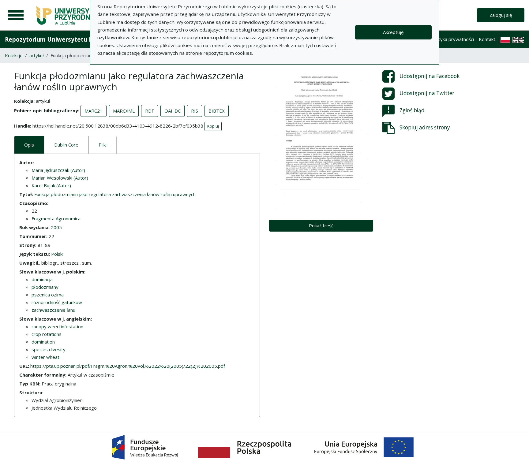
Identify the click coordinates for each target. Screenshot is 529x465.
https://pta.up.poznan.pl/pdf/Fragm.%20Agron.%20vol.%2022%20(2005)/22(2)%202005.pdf (127, 366)
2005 (56, 227)
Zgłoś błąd (412, 110)
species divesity (49, 349)
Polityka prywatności (452, 39)
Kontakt (487, 39)
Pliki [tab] (103, 145)
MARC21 (93, 111)
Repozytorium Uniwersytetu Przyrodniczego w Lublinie (84, 39)
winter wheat (45, 357)
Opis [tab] (29, 145)
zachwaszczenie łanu (53, 310)
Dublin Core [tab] (66, 145)
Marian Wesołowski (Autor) (60, 178)
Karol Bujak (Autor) (51, 185)
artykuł (36, 55)
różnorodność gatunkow (57, 302)
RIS (194, 111)
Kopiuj (213, 126)
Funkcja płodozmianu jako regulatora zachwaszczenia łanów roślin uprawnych (115, 194)
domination (43, 342)
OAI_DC (172, 111)
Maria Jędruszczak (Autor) (58, 170)
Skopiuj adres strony (425, 127)
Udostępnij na (430, 76)
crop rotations (47, 334)
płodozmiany (45, 287)
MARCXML (124, 111)
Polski (57, 254)
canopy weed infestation (57, 326)
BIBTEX (216, 111)
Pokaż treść (321, 225)
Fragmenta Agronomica (56, 218)
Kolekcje (14, 55)
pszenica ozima (48, 295)
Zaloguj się (501, 15)
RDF (149, 111)
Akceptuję (393, 32)
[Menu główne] (16, 15)
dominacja (42, 279)
